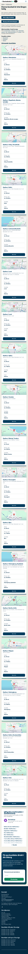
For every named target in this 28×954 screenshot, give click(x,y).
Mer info (14, 83)
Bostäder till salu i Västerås (7, 934)
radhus (3, 32)
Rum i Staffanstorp (8, 834)
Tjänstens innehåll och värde (8, 917)
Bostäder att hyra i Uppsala (8, 943)
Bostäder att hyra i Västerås (8, 945)
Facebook (2, 907)
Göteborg (5, 39)
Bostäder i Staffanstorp (10, 828)
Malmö (4, 40)
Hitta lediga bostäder (8, 17)
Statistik (3, 921)
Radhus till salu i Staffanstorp (11, 826)
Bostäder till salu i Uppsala (7, 933)
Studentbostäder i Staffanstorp (12, 836)
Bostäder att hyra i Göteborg (8, 941)
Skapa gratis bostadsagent (10, 21)
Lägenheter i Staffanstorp (10, 830)
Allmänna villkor (5, 916)
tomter (19, 32)
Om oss (3, 912)
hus (17, 30)
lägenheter (21, 30)
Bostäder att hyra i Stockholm (8, 939)
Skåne (2, 4)
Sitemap (3, 923)
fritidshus (13, 30)
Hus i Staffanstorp (8, 832)
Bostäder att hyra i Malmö (7, 942)
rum (6, 32)
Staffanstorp (9, 4)
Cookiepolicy (4, 920)
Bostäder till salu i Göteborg (8, 930)
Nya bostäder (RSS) (6, 924)
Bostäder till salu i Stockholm (8, 929)
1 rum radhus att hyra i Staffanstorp (13, 838)
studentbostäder (12, 32)
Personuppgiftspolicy (6, 919)
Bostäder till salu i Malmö (7, 932)
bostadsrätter (7, 30)
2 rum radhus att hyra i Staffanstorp (13, 840)
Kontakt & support (5, 913)
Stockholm (5, 37)
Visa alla (15, 844)
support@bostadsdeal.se (7, 899)
